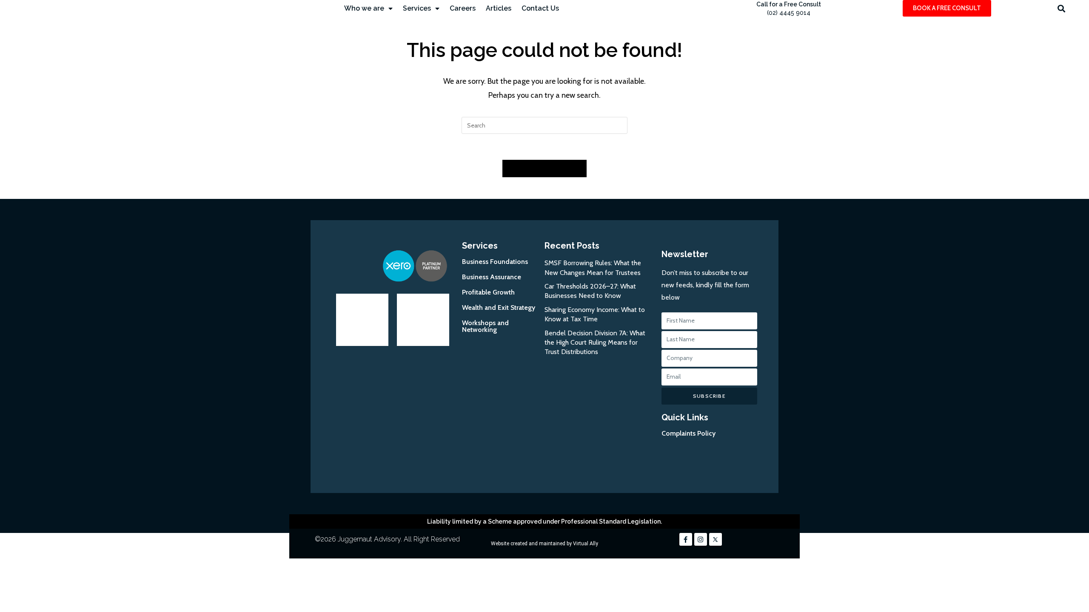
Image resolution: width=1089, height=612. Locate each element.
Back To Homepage (544, 168)
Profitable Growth (488, 292)
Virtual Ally (585, 544)
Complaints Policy (688, 433)
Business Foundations (495, 262)
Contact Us (540, 8)
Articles (498, 8)
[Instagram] (700, 539)
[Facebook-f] (685, 539)
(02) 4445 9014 (788, 12)
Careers (463, 8)
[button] (1061, 8)
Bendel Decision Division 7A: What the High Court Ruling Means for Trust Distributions (594, 342)
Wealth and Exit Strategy (498, 307)
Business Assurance (491, 277)
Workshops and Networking (485, 326)
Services (417, 8)
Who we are (364, 8)
